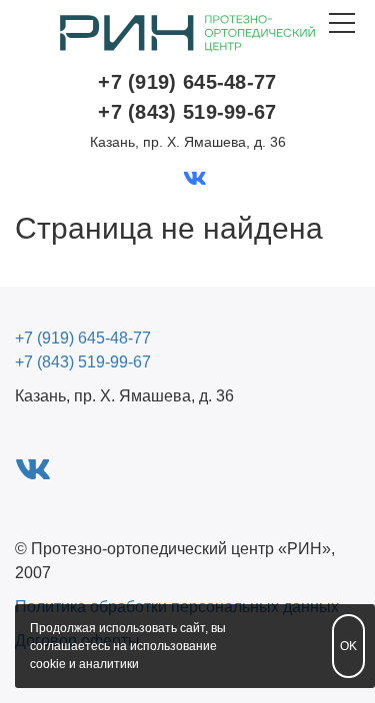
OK (348, 646)
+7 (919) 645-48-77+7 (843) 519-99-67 (187, 97)
